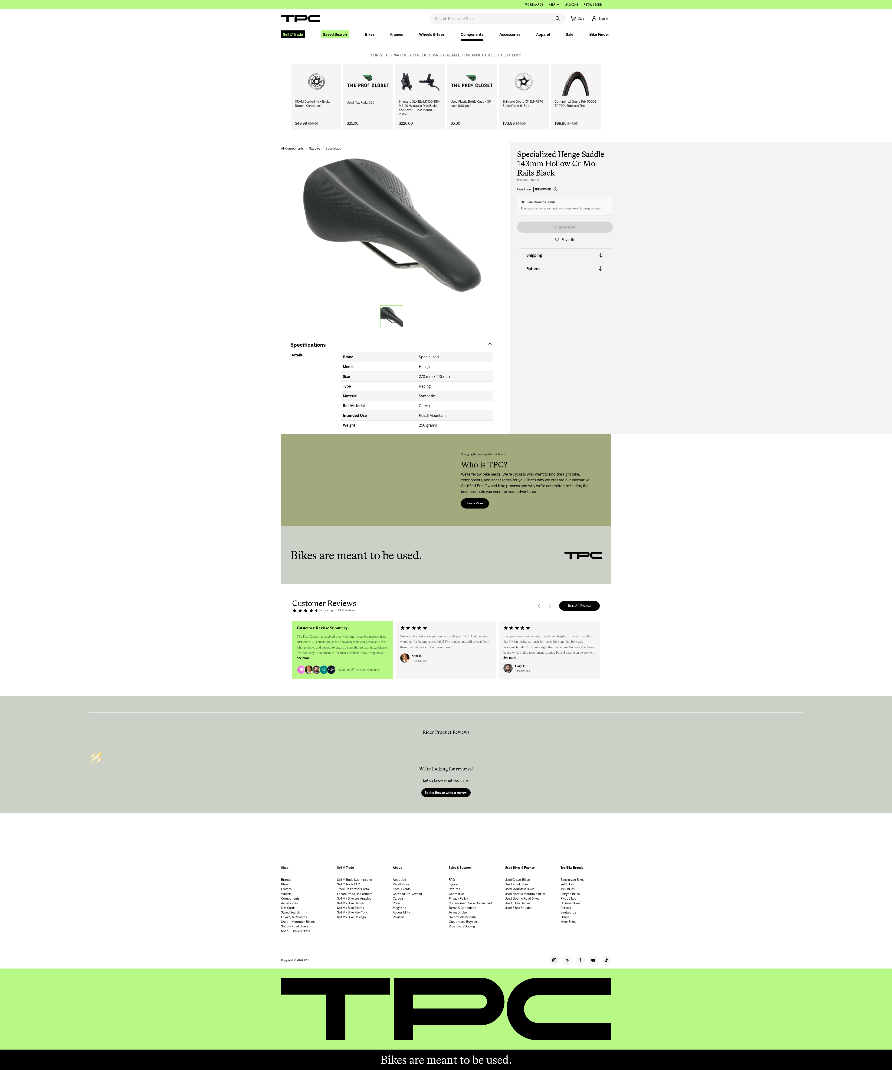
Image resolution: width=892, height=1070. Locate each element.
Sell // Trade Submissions (354, 879)
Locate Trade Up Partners (354, 894)
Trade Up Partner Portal (353, 889)
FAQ (452, 879)
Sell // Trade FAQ (348, 884)
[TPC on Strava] (567, 960)
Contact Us (456, 894)
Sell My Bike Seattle (350, 908)
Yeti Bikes (567, 884)
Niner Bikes (568, 921)
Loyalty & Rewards (294, 917)
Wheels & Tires (432, 34)
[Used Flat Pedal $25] (368, 81)
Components (472, 34)
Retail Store (593, 4)
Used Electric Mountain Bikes (525, 894)
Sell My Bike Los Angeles (354, 898)
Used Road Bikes (516, 884)
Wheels (286, 894)
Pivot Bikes (568, 898)
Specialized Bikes (572, 879)
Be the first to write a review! (446, 792)
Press (396, 903)
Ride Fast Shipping (462, 926)
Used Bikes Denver (518, 903)
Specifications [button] (308, 345)
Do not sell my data (462, 917)
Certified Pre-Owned (407, 894)
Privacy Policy (458, 898)
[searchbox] (490, 18)
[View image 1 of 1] (391, 317)
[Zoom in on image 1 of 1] (391, 224)
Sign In (453, 884)
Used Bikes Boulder (518, 908)
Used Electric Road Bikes (522, 898)
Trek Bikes (567, 889)
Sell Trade (293, 34)
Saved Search (335, 34)
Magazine (571, 4)
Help (552, 4)
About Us (399, 879)
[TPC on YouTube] (593, 960)
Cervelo (566, 908)
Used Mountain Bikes (519, 889)
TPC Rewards (534, 4)
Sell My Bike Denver (351, 903)
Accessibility (401, 912)
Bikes (369, 34)
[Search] (558, 18)
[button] (600, 18)
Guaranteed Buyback (464, 921)
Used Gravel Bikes (517, 879)
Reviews (398, 917)
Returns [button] (533, 269)
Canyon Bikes (570, 894)
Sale (569, 34)
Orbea (565, 917)
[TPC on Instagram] (554, 960)
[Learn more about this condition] (555, 189)
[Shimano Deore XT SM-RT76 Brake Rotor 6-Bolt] (523, 81)
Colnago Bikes (570, 903)
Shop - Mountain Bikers (298, 921)
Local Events (401, 889)
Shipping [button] (534, 255)
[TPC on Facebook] (580, 960)
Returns (454, 889)
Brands (286, 879)
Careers (398, 898)
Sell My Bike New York (352, 912)
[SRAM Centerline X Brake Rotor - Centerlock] (316, 81)
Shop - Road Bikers (294, 926)
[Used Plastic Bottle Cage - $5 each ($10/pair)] (472, 81)
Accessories (509, 34)
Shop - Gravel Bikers (295, 931)
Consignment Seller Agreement (470, 903)
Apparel (543, 34)
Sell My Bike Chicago (351, 917)
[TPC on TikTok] (606, 960)
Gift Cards (288, 908)
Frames (396, 34)
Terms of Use (458, 912)
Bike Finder (599, 34)
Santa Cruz (568, 912)
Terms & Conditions (462, 908)
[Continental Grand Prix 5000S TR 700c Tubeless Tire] (575, 81)
